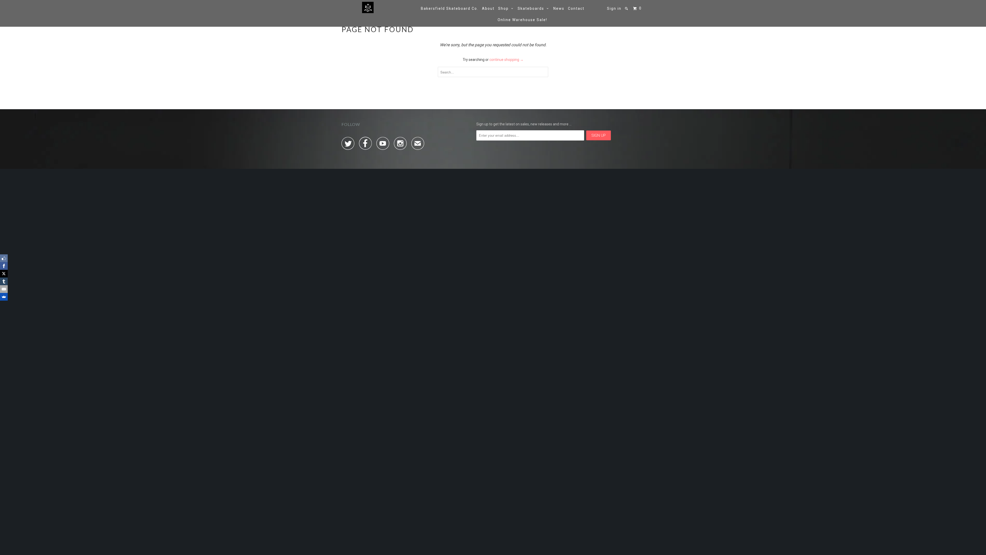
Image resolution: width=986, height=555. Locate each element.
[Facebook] (4, 266)
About (488, 8)
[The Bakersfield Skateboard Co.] (368, 7)
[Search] (627, 8)
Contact (576, 8)
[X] (4, 274)
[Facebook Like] (4, 258)
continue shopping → (506, 60)
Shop (504, 8)
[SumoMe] (4, 297)
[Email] (4, 289)
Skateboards (532, 8)
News (558, 8)
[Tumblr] (4, 281)
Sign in (614, 8)
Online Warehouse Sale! (522, 20)
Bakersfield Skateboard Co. (449, 8)
